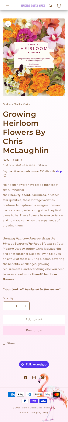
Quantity (8, 298)
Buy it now (34, 330)
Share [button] (11, 343)
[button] (7, 6)
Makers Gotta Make (32, 407)
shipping (43, 165)
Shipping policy (40, 412)
